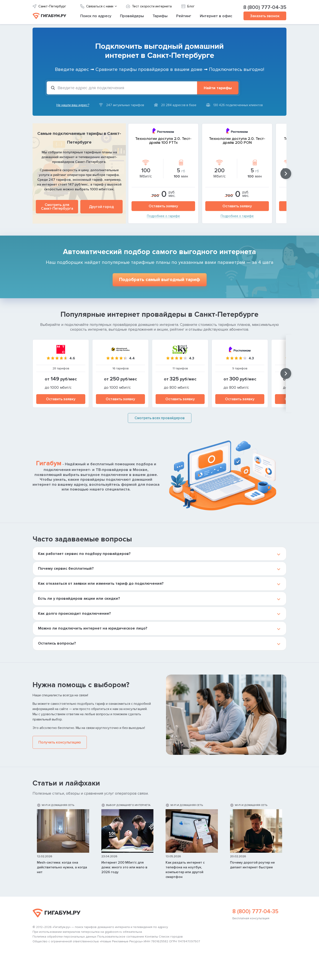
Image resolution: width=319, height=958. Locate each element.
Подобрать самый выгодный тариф (159, 280)
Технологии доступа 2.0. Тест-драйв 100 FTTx (163, 140)
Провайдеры (132, 15)
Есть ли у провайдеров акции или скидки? (79, 598)
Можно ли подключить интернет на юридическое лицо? (92, 628)
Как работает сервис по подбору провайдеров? (84, 553)
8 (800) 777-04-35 (264, 7)
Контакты (151, 936)
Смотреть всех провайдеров (160, 418)
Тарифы (160, 15)
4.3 (191, 358)
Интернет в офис (216, 15)
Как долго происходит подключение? (74, 613)
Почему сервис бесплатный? (66, 568)
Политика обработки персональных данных (64, 936)
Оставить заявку (163, 206)
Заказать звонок (265, 16)
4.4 (132, 358)
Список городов (171, 936)
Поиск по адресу (95, 15)
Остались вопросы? (57, 643)
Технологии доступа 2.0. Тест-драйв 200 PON (237, 140)
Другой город (101, 206)
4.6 (72, 358)
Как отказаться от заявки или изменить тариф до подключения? (101, 583)
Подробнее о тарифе (163, 216)
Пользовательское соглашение (120, 936)
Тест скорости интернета (152, 6)
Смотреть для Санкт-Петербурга (57, 207)
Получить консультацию (59, 742)
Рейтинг (183, 15)
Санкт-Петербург (52, 6)
